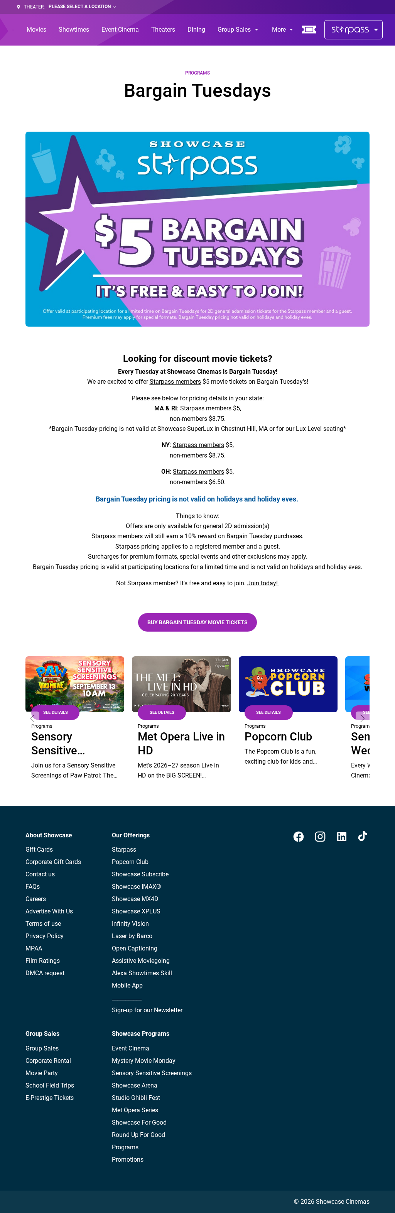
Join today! (263, 583)
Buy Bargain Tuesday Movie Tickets (197, 622)
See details (55, 712)
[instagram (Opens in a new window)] (320, 836)
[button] (32, 718)
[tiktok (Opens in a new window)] (363, 836)
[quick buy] (309, 30)
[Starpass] (353, 29)
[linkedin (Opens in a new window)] (342, 836)
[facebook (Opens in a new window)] (298, 836)
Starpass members (175, 381)
